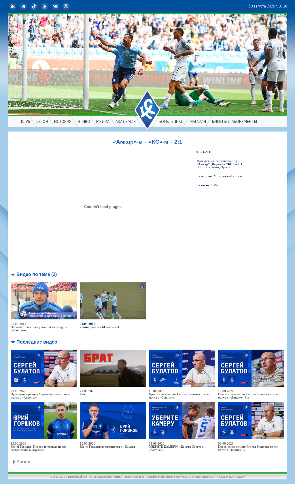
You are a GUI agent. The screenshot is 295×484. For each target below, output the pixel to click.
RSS (17, 6)
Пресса (225, 167)
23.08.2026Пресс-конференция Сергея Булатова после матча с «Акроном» (40, 394)
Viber (70, 6)
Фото (215, 167)
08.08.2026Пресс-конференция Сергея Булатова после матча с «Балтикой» (248, 446)
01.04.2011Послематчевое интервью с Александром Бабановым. (39, 327)
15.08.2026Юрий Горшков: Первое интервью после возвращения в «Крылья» (38, 446)
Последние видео (36, 342)
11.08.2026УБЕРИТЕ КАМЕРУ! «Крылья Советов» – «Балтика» (178, 446)
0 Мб (214, 185)
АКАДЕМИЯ (126, 121)
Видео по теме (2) (36, 274)
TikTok (38, 6)
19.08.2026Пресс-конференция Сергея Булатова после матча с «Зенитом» (179, 394)
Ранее (23, 461)
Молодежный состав (228, 176)
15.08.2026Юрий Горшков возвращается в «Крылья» (108, 445)
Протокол (203, 167)
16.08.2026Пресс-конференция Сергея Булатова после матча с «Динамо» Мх (248, 394)
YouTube (49, 6)
